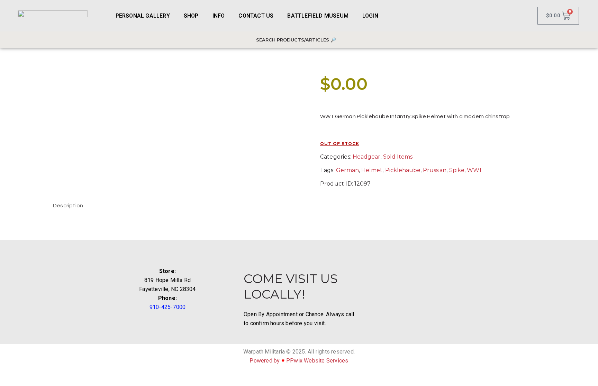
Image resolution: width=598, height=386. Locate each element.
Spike (456, 170)
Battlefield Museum (317, 15)
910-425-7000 (167, 307)
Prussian (434, 170)
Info (218, 15)
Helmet (371, 170)
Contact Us (255, 15)
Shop (191, 15)
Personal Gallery (143, 15)
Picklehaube (402, 170)
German (347, 170)
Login (370, 15)
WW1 (474, 170)
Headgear (366, 156)
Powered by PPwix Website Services (299, 360)
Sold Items (398, 156)
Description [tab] (68, 205)
